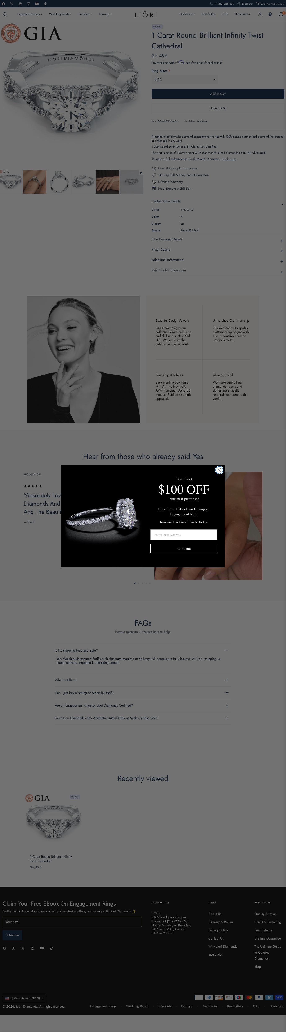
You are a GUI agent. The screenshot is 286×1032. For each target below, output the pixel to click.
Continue (184, 548)
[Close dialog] (219, 470)
